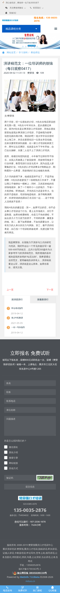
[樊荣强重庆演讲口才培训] (10, 20)
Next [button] (58, 40)
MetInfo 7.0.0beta (30, 576)
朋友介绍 (13, 452)
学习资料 (23, 52)
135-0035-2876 (30, 510)
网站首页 (11, 52)
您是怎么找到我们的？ (15, 440)
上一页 (10, 289)
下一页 (50, 289)
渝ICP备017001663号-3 (30, 569)
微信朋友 (13, 447)
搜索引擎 (13, 457)
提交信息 (30, 486)
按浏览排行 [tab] (17, 299)
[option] (30, 41)
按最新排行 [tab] (42, 299)
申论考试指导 (17, 308)
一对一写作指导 (18, 327)
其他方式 (13, 468)
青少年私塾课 (17, 317)
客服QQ (12, 12)
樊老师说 (35, 52)
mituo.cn (30, 581)
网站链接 (13, 462)
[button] (44, 478)
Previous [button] (1, 40)
